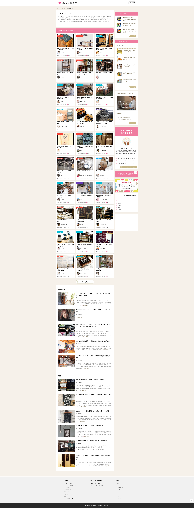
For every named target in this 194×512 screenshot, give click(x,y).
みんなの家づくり (121, 489)
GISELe (118, 493)
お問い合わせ (67, 494)
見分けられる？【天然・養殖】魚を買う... (127, 160)
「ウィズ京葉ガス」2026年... (124, 119)
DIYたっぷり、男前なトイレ (103, 170)
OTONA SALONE (120, 491)
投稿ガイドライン (68, 491)
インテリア (62, 8)
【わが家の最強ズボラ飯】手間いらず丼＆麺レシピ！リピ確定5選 (129, 31)
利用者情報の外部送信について (70, 489)
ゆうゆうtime (120, 496)
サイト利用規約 (67, 487)
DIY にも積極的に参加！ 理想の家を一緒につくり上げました (93, 341)
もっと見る (133, 35)
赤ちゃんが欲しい (121, 498)
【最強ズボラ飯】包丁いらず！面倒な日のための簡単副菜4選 (129, 19)
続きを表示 (85, 282)
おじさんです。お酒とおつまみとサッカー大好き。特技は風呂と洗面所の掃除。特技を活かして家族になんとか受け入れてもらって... (126, 152)
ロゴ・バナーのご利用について (70, 485)
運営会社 (66, 496)
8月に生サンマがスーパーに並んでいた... (127, 158)
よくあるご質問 (67, 493)
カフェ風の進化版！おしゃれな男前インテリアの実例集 (91, 440)
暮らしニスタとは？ (68, 483)
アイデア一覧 (125, 167)
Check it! (119, 485)
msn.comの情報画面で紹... (124, 117)
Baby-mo (119, 494)
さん (126, 148)
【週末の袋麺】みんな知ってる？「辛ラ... (127, 163)
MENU (133, 2)
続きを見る (85, 305)
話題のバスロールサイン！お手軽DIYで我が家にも (90, 425)
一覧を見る (133, 167)
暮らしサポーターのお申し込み (97, 485)
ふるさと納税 (120, 487)
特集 (118, 483)
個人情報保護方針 (68, 498)
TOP (57, 8)
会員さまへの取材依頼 (95, 483)
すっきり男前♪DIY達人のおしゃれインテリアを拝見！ (91, 379)
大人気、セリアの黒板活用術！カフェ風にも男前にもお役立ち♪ (93, 411)
